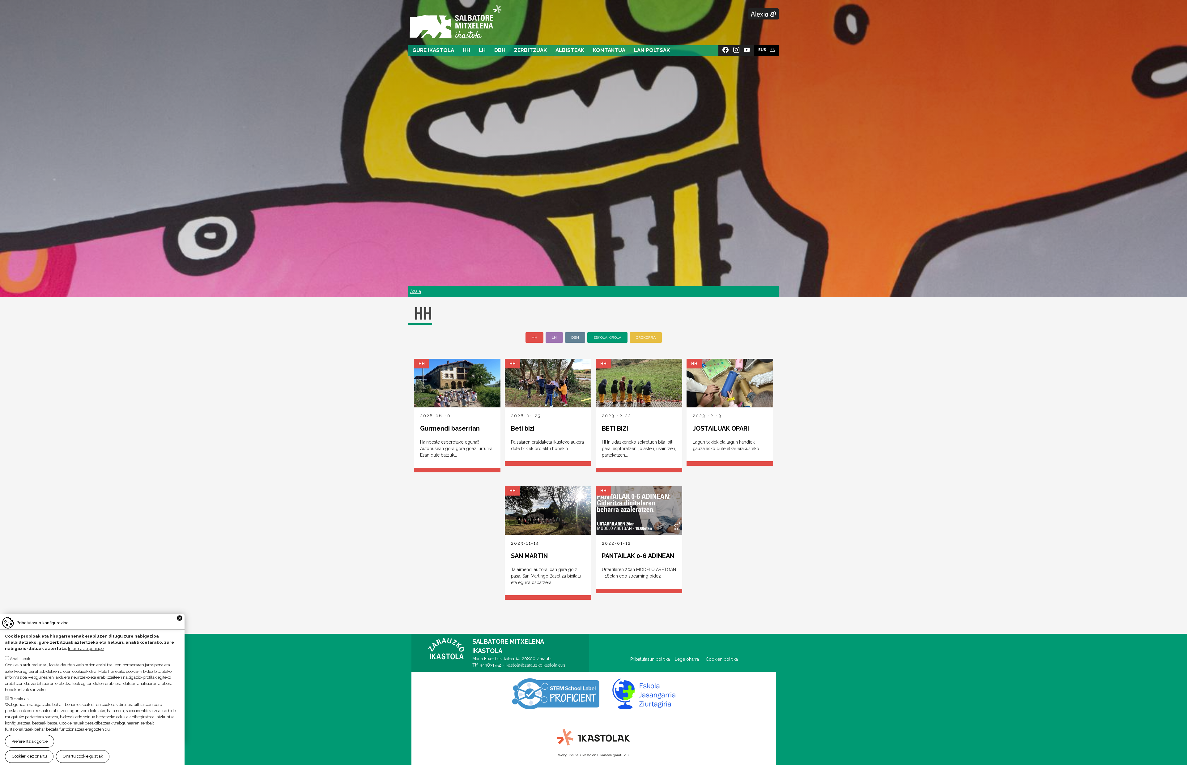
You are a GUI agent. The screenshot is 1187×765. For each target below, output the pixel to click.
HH (466, 50)
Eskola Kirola (607, 337)
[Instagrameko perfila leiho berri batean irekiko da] (736, 48)
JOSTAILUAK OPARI (721, 428)
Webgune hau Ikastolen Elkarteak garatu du (593, 755)
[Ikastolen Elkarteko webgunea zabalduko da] (593, 737)
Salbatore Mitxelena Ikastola (455, 22)
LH (482, 50)
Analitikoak (20, 658)
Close (179, 618)
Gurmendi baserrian (450, 428)
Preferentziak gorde (29, 741)
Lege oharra (687, 659)
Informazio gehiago (86, 648)
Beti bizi (522, 428)
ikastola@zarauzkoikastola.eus (535, 665)
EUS (762, 50)
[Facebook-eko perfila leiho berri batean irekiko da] (725, 48)
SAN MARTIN (529, 556)
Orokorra (646, 337)
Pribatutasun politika (652, 659)
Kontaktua (609, 50)
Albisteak (569, 50)
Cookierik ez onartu (29, 756)
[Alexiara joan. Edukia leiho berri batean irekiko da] (763, 13)
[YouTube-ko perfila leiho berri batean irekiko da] (747, 48)
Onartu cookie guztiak (82, 756)
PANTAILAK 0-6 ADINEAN (638, 556)
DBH (499, 50)
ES (772, 50)
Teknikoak (19, 698)
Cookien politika (722, 659)
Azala (415, 291)
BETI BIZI (615, 428)
